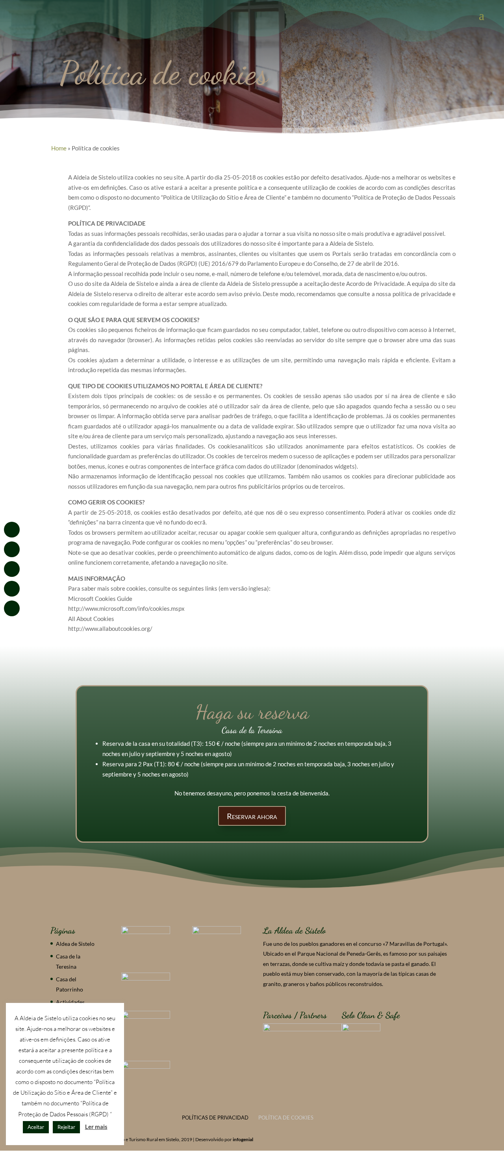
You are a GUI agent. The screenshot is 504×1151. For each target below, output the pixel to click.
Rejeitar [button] (66, 1127)
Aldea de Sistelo (75, 943)
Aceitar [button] (36, 1127)
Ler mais (96, 1126)
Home (59, 148)
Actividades (70, 1002)
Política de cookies (285, 1117)
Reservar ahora (252, 816)
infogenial (243, 1139)
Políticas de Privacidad (215, 1117)
